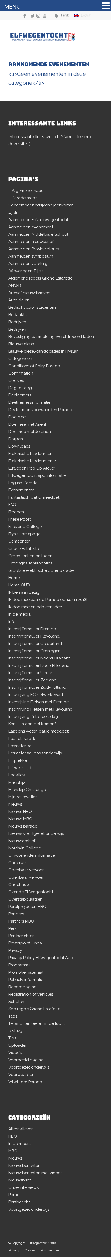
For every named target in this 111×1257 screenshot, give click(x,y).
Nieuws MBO (20, 818)
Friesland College (25, 526)
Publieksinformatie (25, 979)
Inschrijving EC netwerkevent (35, 694)
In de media (19, 614)
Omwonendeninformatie (31, 855)
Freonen (16, 512)
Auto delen (19, 300)
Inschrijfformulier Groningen (34, 650)
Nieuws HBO (20, 811)
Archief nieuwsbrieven (29, 292)
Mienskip (16, 782)
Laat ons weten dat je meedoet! (38, 731)
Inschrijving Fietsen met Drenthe (38, 702)
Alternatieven (21, 1129)
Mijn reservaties (22, 797)
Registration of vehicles (30, 994)
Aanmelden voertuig (27, 263)
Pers (12, 928)
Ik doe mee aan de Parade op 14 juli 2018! (47, 599)
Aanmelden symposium (30, 256)
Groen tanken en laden (30, 555)
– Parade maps (22, 197)
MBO (13, 1150)
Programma (19, 965)
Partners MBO (21, 921)
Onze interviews (23, 1187)
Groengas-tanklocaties (30, 563)
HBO (12, 1136)
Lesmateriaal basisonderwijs (35, 753)
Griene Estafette (23, 548)
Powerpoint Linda (25, 943)
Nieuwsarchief (21, 840)
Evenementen (21, 490)
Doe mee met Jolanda (29, 431)
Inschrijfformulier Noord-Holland (39, 665)
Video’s (15, 1052)
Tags (12, 1016)
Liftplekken (18, 760)
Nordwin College (24, 848)
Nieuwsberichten (24, 1165)
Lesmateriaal (20, 745)
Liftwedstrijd (19, 767)
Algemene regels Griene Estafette (40, 278)
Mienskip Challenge (27, 789)
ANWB (14, 285)
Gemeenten (19, 541)
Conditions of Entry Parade (34, 365)
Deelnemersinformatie (29, 402)
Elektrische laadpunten (30, 453)
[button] (106, 6)
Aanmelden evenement (30, 227)
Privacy (15, 950)
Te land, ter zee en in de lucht (36, 1023)
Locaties (16, 775)
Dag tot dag (20, 387)
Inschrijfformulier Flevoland (34, 636)
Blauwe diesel (21, 344)
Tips (12, 1038)
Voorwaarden (21, 1074)
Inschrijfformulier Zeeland (32, 680)
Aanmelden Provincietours (33, 249)
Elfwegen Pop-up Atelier (31, 468)
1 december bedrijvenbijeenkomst (40, 205)
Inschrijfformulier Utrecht (31, 672)
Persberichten (21, 935)
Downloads (19, 446)
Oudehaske (19, 884)
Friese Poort (19, 519)
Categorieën (20, 358)
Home (14, 577)
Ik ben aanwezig (24, 592)
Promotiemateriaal (25, 972)
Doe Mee (17, 417)
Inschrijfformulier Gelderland (35, 643)
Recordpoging (22, 986)
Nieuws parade (22, 826)
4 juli (12, 212)
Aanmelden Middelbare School (38, 234)
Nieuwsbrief (19, 1180)
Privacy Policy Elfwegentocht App (40, 957)
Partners (16, 913)
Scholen (16, 1001)
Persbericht (19, 1202)
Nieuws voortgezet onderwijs (36, 833)
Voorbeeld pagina (25, 1060)
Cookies (16, 380)
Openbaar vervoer (26, 870)
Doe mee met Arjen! (27, 424)
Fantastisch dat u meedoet (33, 497)
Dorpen (15, 438)
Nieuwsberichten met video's (35, 1172)
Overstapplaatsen (25, 899)
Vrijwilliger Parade (25, 1081)
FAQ (12, 504)
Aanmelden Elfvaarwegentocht (38, 219)
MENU (12, 7)
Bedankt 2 (18, 314)
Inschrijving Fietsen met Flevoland (40, 709)
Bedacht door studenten (32, 307)
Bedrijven (17, 322)
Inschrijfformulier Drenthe (32, 628)
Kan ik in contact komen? (32, 723)
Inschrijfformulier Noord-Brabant (39, 658)
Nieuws (15, 804)
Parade (15, 1194)
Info (12, 621)
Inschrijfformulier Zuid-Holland (37, 687)
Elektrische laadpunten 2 (32, 460)
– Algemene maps (25, 190)
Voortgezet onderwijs (28, 1067)
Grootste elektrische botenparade (41, 570)
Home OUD (19, 585)
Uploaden (18, 1045)
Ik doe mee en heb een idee (35, 607)
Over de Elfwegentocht (30, 892)
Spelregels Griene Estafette (34, 1008)
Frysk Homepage (24, 533)
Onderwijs (17, 862)
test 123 (15, 1030)
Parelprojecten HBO (27, 906)
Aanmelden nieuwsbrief (30, 241)
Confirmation (20, 373)
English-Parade (22, 482)
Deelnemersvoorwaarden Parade (40, 409)
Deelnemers (19, 395)
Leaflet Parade (22, 738)
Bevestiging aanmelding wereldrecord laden (51, 336)
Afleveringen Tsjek (25, 270)
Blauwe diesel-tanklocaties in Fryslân (43, 351)
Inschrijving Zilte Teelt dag (33, 716)
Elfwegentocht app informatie (37, 475)
